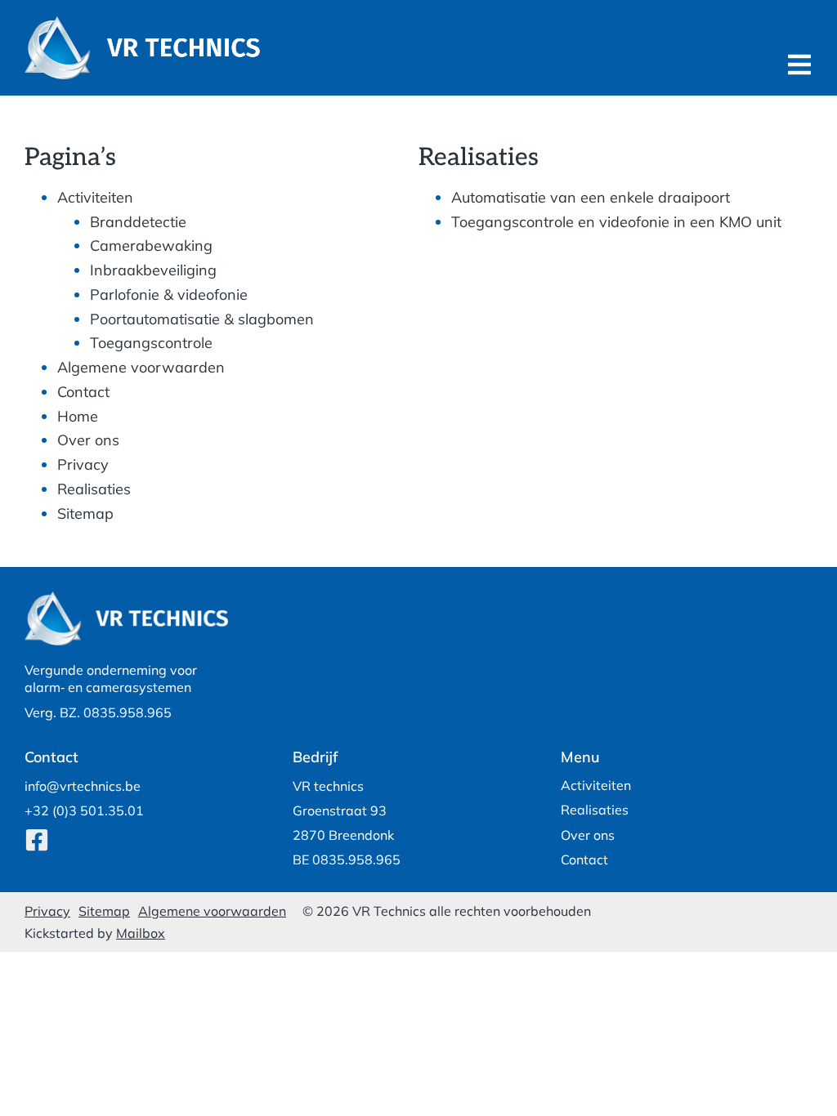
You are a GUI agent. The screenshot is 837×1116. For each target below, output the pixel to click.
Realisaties (94, 489)
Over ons (88, 440)
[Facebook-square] (37, 840)
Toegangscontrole (151, 342)
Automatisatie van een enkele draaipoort (590, 197)
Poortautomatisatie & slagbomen (202, 319)
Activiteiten (95, 197)
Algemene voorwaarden (141, 367)
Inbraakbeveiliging (153, 270)
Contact (83, 391)
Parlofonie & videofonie (169, 294)
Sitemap (85, 513)
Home (77, 416)
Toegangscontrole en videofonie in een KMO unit (616, 221)
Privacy (83, 464)
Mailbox (140, 933)
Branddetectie (138, 221)
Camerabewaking (151, 245)
